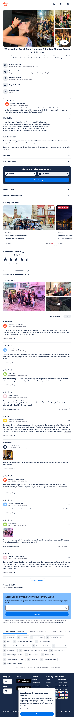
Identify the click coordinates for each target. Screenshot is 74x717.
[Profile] (68, 4)
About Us (49, 679)
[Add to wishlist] (52, 207)
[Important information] (69, 195)
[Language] (60, 3)
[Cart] (54, 4)
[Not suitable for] (69, 161)
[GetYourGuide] (5, 4)
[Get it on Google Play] (23, 681)
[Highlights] (69, 118)
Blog (47, 686)
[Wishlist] (47, 4)
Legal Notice (36, 683)
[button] (37, 52)
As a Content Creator (61, 683)
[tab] (15, 631)
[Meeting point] (69, 189)
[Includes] (69, 156)
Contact (34, 679)
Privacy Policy (36, 686)
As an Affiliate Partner (61, 686)
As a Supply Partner (60, 679)
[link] (29, 225)
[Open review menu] (69, 325)
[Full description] (69, 137)
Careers (48, 683)
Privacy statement (57, 622)
